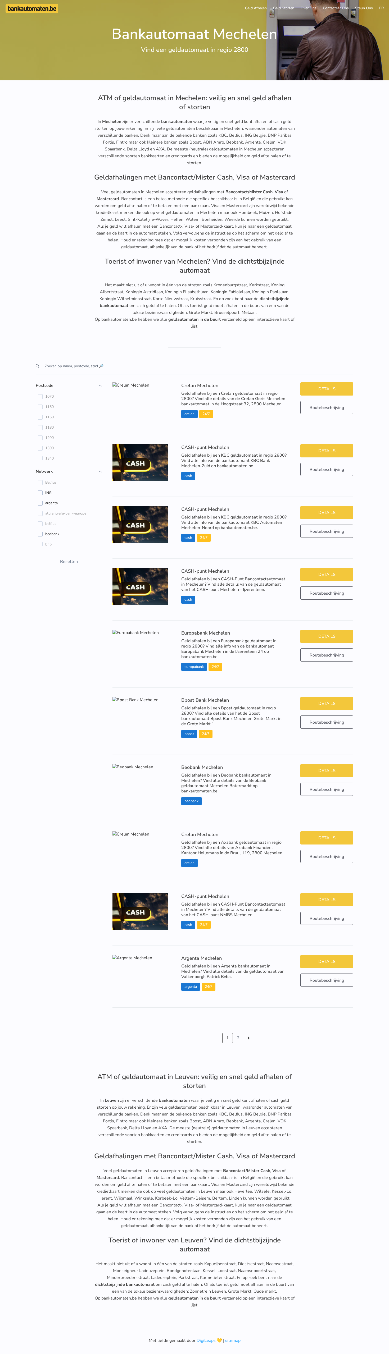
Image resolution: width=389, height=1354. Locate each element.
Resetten (69, 561)
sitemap (233, 1340)
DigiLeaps (206, 1340)
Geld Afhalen (256, 8)
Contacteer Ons (336, 8)
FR (381, 8)
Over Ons (308, 8)
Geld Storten (283, 8)
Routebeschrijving (327, 408)
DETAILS (327, 389)
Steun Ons (364, 8)
